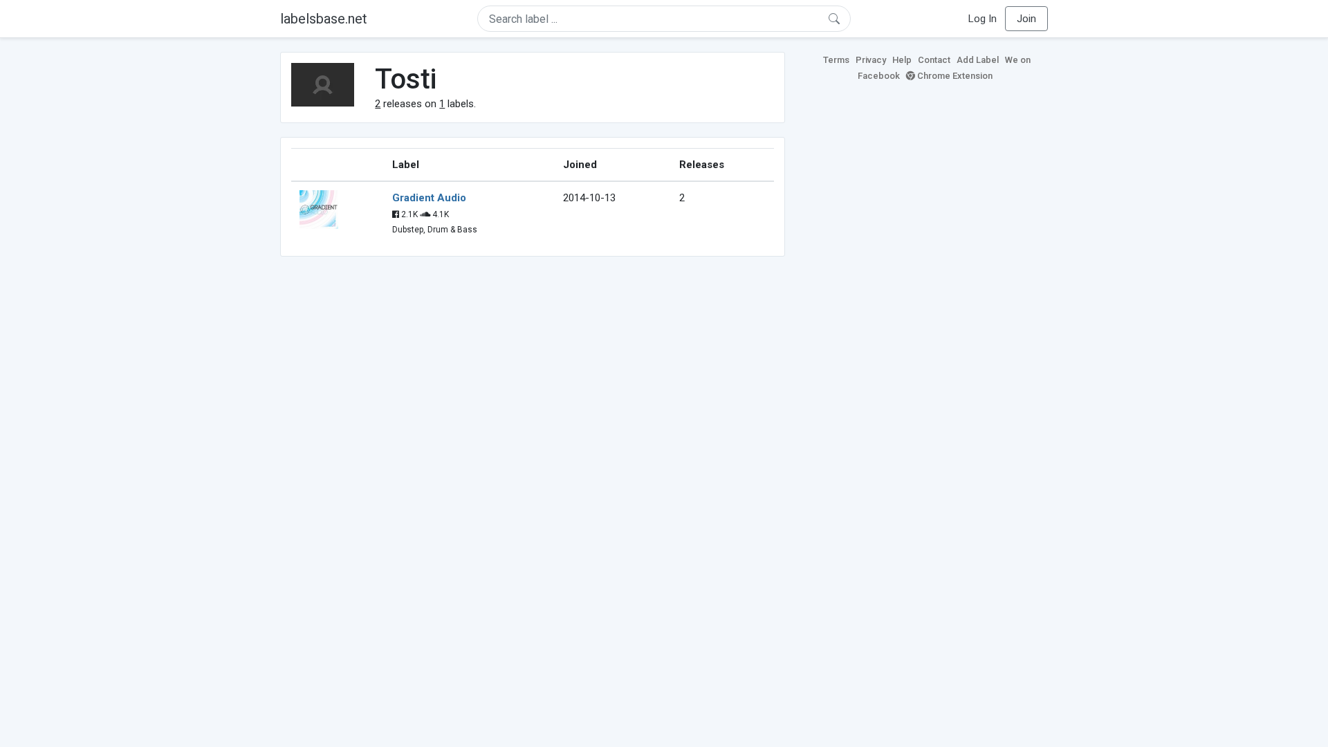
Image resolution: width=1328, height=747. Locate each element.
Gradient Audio (429, 198)
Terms (836, 60)
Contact (934, 60)
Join (1026, 18)
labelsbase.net (323, 18)
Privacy (871, 60)
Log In (982, 18)
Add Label (978, 60)
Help (902, 60)
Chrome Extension (954, 76)
